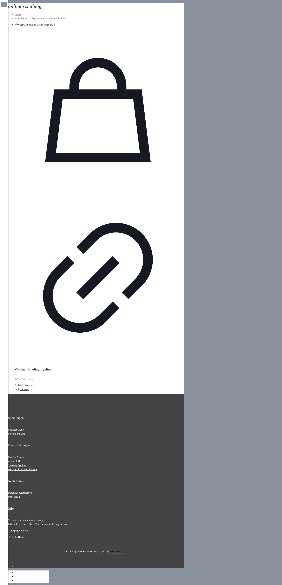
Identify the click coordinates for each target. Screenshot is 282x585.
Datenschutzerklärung (20, 492)
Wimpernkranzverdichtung (23, 469)
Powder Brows (16, 457)
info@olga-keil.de (18, 530)
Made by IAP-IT (117, 552)
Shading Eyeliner (17, 465)
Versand (24, 389)
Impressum (14, 496)
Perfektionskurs (16, 433)
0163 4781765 (16, 536)
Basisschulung (16, 429)
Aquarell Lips (15, 461)
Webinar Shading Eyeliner (34, 369)
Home (18, 14)
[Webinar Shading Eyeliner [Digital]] (98, 25)
